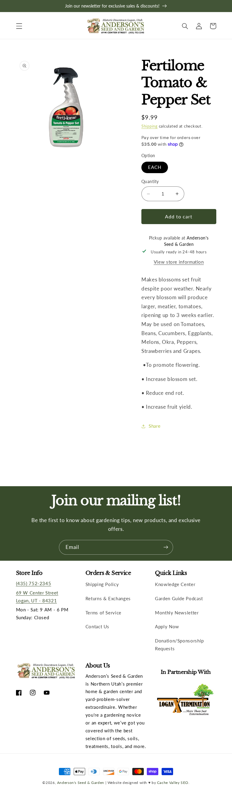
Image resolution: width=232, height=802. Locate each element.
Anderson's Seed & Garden (80, 782)
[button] (19, 26)
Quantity (150, 181)
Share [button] (154, 426)
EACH (154, 167)
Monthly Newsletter (176, 612)
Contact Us (97, 626)
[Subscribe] (166, 547)
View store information (179, 262)
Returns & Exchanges (108, 598)
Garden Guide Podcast (179, 598)
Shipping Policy (102, 584)
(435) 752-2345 (33, 583)
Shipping (149, 126)
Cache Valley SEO (172, 782)
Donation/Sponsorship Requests (179, 644)
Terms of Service (103, 612)
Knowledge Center (175, 584)
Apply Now (167, 626)
